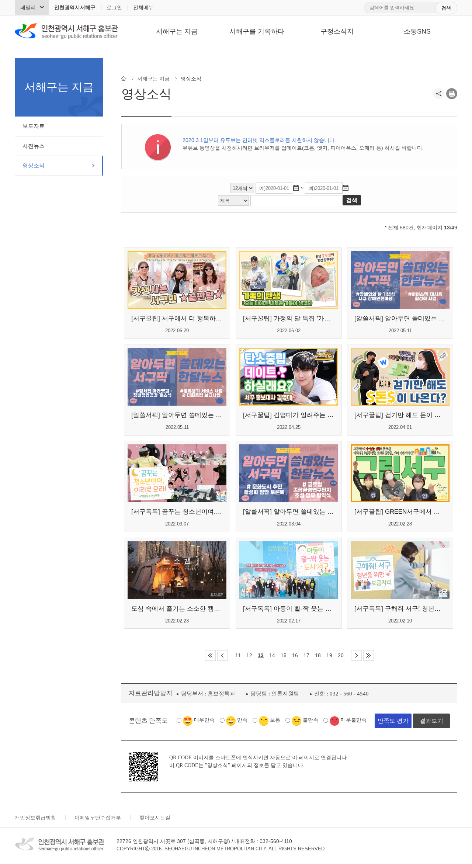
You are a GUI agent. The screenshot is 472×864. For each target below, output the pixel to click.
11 (238, 655)
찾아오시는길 (154, 817)
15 (284, 655)
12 (249, 655)
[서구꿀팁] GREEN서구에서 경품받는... (400, 511)
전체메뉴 (143, 7)
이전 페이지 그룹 (222, 655)
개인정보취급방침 (35, 817)
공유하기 (438, 93)
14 (272, 655)
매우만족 (204, 720)
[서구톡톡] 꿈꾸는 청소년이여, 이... (177, 511)
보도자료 (33, 126)
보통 (275, 720)
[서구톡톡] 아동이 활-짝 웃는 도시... (288, 608)
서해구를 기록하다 (256, 31)
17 (306, 655)
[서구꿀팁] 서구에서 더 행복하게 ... (177, 318)
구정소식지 (337, 31)
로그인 (114, 7)
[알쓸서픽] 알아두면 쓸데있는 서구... (400, 318)
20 (341, 655)
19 (329, 655)
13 (261, 655)
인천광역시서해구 (75, 7)
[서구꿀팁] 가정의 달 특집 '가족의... (288, 318)
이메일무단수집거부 (97, 817)
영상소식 (33, 165)
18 (318, 655)
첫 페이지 (210, 655)
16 (295, 655)
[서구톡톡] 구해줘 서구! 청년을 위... (400, 608)
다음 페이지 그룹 (356, 655)
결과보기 (431, 721)
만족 (242, 720)
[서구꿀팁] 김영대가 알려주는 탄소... (288, 415)
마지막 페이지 (368, 655)
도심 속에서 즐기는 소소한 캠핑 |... (177, 608)
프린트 (451, 93)
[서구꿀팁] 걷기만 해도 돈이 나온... (400, 415)
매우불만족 (354, 720)
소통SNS (417, 31)
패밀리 (28, 7)
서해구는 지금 (177, 31)
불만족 (310, 720)
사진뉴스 (33, 146)
